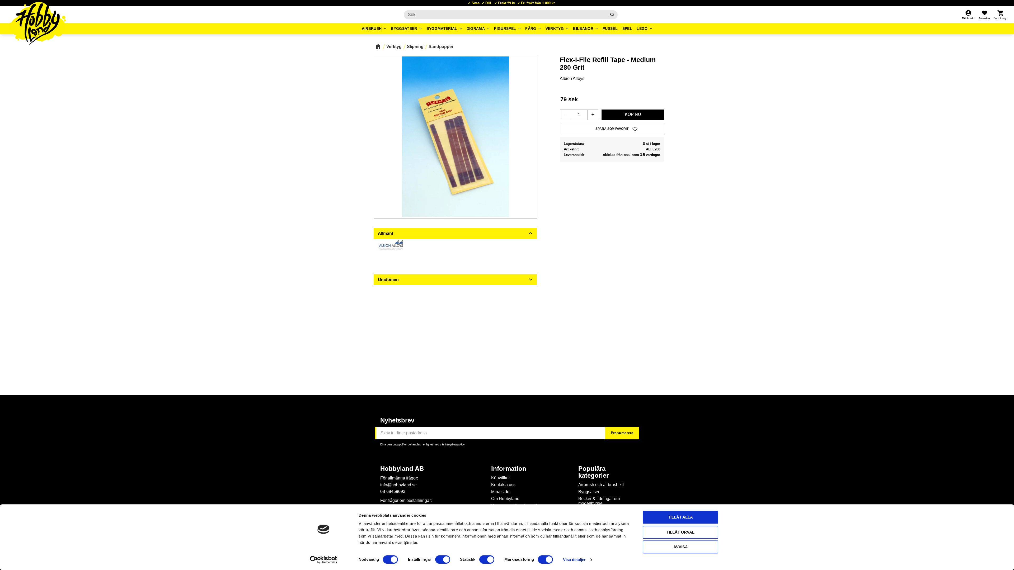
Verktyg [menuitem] (555, 28)
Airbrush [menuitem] (372, 28)
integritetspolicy (454, 444)
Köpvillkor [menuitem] (500, 478)
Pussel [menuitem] (610, 28)
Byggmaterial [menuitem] (441, 28)
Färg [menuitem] (530, 28)
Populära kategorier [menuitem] (593, 472)
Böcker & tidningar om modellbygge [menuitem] (599, 501)
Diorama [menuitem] (476, 28)
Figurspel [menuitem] (505, 28)
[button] (984, 14)
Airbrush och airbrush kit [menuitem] (601, 484)
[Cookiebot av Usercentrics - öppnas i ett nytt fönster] (324, 560)
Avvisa (680, 547)
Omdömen (388, 279)
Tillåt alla (680, 517)
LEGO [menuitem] (642, 28)
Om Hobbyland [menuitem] (505, 498)
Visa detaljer (574, 559)
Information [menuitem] (508, 468)
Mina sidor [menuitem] (501, 492)
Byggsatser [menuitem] (404, 28)
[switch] (442, 559)
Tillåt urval (680, 532)
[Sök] (612, 14)
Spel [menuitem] (627, 28)
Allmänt (385, 233)
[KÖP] (633, 115)
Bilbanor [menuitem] (583, 28)
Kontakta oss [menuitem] (503, 484)
